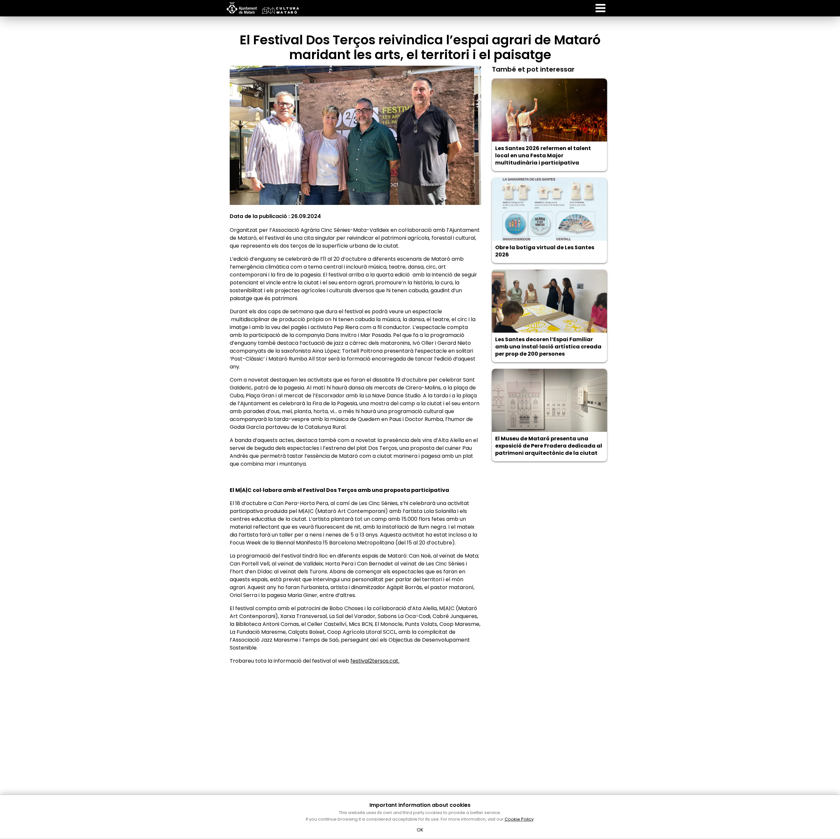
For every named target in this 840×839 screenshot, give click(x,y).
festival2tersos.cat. (374, 661)
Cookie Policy (519, 819)
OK (420, 830)
